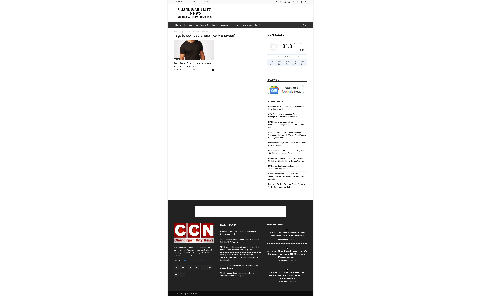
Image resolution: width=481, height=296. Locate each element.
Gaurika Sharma (180, 70)
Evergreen (247, 25)
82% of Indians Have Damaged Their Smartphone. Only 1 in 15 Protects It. (282, 115)
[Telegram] (301, 1)
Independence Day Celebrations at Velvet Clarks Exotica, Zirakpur (287, 144)
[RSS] (297, 1)
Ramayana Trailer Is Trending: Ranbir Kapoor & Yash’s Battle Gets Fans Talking (286, 185)
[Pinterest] (293, 1)
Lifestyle (176, 59)
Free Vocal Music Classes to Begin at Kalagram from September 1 (286, 107)
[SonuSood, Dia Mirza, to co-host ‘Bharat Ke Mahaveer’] (194, 50)
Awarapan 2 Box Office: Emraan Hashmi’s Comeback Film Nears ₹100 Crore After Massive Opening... (287, 254)
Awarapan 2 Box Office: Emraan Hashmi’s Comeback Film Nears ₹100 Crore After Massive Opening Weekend (287, 135)
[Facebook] (276, 1)
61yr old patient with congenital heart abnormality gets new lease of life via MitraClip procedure (286, 176)
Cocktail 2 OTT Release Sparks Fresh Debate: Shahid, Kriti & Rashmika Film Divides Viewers (286, 159)
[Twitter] (305, 1)
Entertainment (202, 25)
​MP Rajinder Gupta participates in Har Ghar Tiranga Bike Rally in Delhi (285, 167)
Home (178, 25)
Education (225, 25)
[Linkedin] (289, 1)
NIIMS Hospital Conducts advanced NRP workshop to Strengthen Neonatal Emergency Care (286, 124)
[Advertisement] (261, 12)
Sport (257, 25)
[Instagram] (285, 1)
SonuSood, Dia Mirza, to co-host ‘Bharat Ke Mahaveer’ (192, 65)
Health (214, 25)
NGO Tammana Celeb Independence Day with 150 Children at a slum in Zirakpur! (286, 152)
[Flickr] (281, 1)
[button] (304, 25)
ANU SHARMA (283, 239)
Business (188, 25)
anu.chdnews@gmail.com (193, 260)
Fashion (236, 25)
